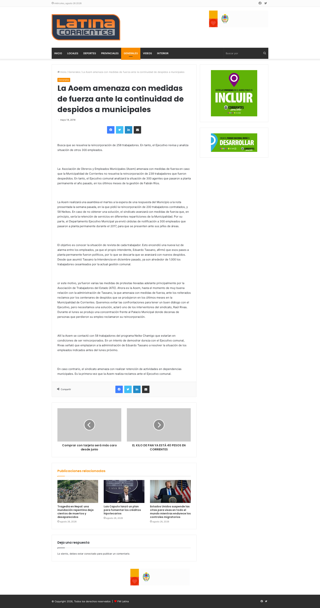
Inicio (58, 53)
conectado (90, 553)
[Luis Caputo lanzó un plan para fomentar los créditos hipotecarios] (124, 491)
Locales (72, 53)
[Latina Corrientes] (86, 27)
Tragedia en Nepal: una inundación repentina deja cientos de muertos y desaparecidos (75, 512)
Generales (131, 53)
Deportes (89, 53)
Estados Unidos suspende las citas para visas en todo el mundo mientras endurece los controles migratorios (170, 512)
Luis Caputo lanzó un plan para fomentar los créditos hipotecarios (122, 510)
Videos (147, 53)
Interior (162, 53)
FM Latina (123, 601)
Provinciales (110, 53)
